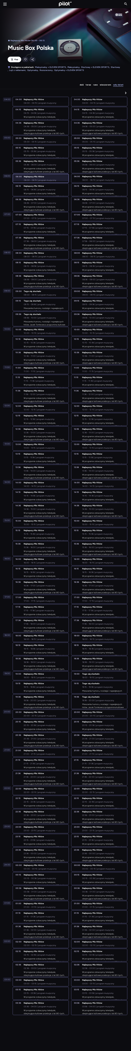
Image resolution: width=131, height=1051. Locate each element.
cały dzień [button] (118, 85)
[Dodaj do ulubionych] (25, 59)
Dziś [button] (82, 85)
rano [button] (95, 85)
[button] (125, 93)
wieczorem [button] (105, 85)
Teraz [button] (88, 85)
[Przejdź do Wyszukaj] (125, 4)
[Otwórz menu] (5, 4)
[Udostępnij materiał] (32, 59)
